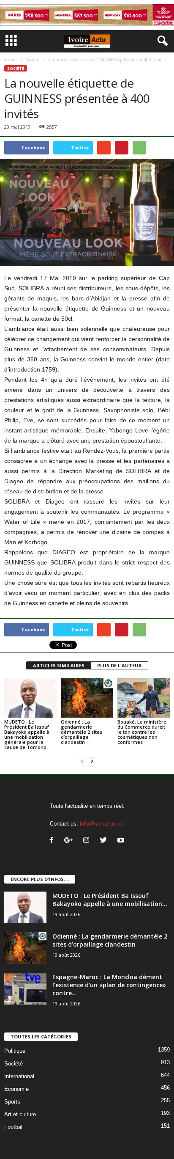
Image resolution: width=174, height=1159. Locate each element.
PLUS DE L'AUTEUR (119, 665)
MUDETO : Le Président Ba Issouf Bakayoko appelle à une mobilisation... (109, 900)
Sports (12, 1101)
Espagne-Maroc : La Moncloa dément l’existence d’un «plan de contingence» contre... (109, 985)
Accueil (11, 60)
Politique (14, 1051)
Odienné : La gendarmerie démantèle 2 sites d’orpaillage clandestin (81, 732)
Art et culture (20, 1114)
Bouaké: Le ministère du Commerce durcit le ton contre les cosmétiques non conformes (141, 732)
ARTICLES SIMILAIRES (58, 665)
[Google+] (70, 841)
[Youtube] (122, 841)
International (19, 1076)
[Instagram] (88, 841)
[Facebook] (53, 841)
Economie (16, 1089)
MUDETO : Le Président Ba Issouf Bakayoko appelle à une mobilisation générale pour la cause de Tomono (26, 734)
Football (14, 1127)
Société (32, 60)
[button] (161, 41)
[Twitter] (105, 841)
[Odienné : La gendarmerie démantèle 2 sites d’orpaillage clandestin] (87, 698)
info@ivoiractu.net (102, 823)
